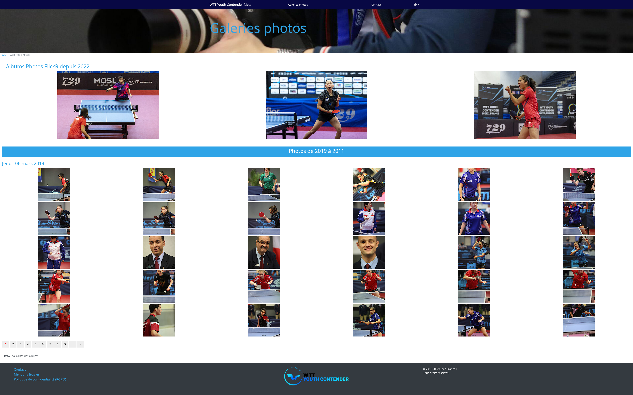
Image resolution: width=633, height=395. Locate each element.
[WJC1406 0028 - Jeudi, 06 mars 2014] (369, 320)
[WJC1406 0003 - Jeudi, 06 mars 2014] (264, 184)
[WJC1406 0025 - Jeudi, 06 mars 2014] (54, 320)
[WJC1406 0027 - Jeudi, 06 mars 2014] (264, 320)
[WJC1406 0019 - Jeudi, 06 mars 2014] (54, 286)
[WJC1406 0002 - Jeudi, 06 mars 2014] (159, 184)
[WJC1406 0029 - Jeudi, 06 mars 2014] (474, 320)
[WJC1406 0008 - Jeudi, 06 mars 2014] (159, 218)
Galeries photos (298, 4)
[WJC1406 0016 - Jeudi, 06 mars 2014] (369, 252)
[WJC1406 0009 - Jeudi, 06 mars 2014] (264, 218)
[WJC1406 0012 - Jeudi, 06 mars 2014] (579, 218)
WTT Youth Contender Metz (230, 4)
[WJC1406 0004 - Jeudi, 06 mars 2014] (369, 184)
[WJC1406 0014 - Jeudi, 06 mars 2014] (159, 252)
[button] (417, 4)
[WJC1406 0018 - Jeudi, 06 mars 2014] (579, 252)
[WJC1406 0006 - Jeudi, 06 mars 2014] (579, 184)
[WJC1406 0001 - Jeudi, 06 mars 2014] (54, 184)
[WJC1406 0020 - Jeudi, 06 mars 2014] (159, 286)
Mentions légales (27, 374)
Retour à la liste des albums (21, 356)
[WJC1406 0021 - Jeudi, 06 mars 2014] (264, 286)
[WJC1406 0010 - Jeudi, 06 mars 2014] (369, 218)
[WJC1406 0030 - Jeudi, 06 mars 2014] (579, 320)
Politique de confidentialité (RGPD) (40, 379)
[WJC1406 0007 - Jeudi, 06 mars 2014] (54, 218)
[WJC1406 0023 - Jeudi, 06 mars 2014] (474, 286)
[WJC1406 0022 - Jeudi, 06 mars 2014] (369, 286)
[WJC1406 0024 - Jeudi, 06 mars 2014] (579, 286)
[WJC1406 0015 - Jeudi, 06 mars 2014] (264, 252)
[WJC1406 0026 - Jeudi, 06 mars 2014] (159, 320)
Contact (376, 4)
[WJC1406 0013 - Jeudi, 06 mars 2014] (54, 252)
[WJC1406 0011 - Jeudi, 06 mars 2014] (474, 218)
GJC (4, 55)
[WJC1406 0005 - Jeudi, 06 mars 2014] (474, 184)
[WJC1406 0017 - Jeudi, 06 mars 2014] (474, 252)
